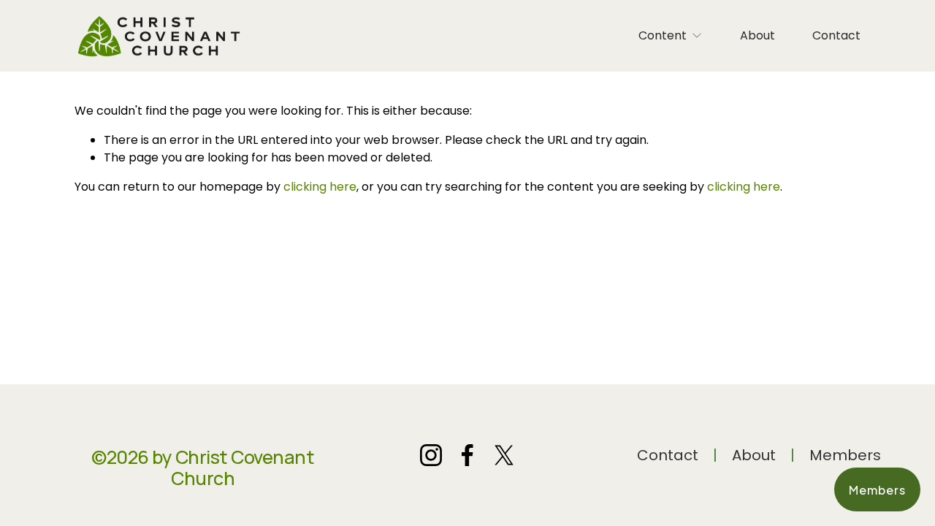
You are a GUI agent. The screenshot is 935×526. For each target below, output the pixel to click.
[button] (877, 489)
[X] (504, 455)
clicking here (319, 186)
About (757, 35)
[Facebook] (467, 455)
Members (845, 455)
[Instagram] (431, 455)
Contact (836, 35)
